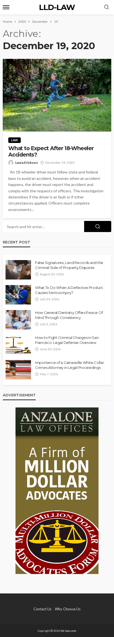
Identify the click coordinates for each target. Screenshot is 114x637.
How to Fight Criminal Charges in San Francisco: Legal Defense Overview (67, 340)
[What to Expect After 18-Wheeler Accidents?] (57, 95)
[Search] (106, 7)
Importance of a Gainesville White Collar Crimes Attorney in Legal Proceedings (69, 365)
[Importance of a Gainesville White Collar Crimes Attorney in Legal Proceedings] (18, 369)
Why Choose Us (68, 609)
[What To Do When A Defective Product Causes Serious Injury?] (18, 294)
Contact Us (42, 609)
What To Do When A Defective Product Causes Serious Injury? (69, 290)
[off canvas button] (6, 7)
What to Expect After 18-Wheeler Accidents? (51, 151)
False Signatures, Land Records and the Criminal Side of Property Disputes (69, 265)
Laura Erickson (26, 162)
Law (14, 140)
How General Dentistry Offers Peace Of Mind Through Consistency (69, 315)
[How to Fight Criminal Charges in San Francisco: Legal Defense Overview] (18, 344)
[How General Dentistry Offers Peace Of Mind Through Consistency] (18, 319)
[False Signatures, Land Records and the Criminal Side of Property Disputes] (18, 270)
